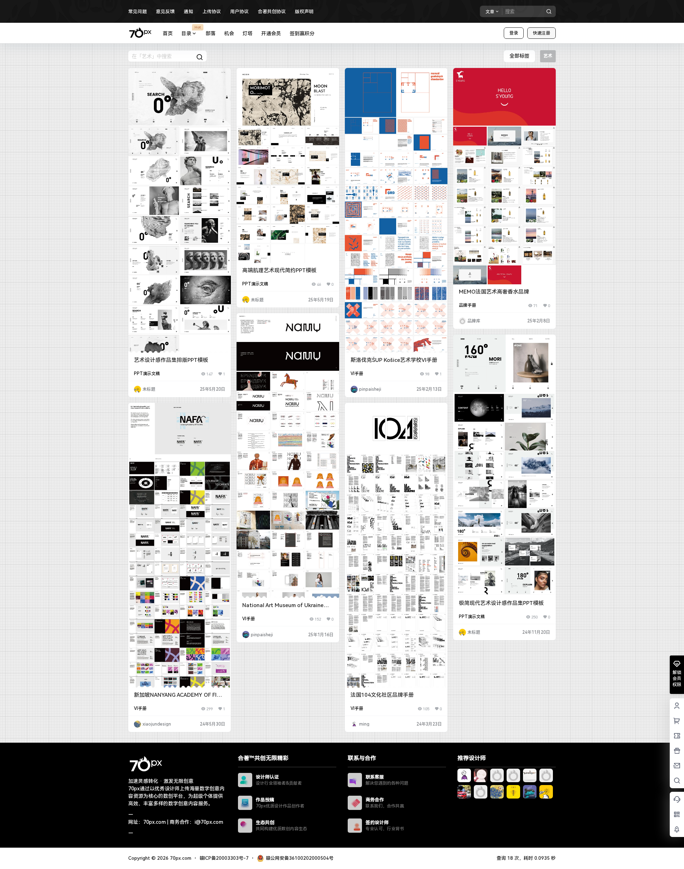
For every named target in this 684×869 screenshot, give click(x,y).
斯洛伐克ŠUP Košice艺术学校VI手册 (394, 360)
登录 (513, 33)
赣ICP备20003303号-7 (224, 858)
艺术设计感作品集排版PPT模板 (171, 360)
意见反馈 (165, 11)
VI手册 (357, 373)
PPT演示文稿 (147, 373)
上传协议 (211, 11)
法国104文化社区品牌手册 (382, 695)
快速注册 (541, 33)
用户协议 (239, 11)
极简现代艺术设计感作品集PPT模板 (501, 603)
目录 (191, 30)
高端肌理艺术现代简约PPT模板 (279, 270)
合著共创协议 (272, 11)
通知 (188, 11)
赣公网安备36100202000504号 (299, 858)
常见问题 (137, 11)
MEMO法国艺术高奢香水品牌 (494, 292)
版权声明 (304, 11)
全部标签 (519, 56)
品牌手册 (467, 305)
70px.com (180, 858)
